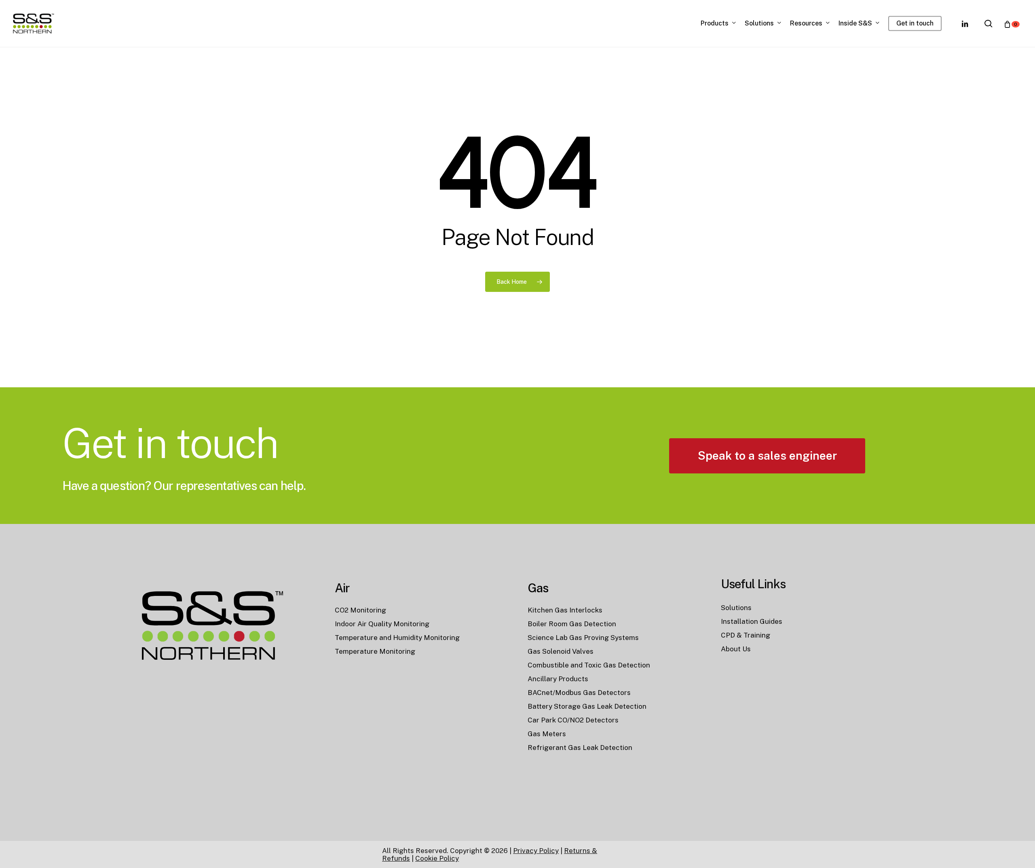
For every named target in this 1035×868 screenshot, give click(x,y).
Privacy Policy (536, 851)
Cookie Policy (437, 858)
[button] (767, 456)
